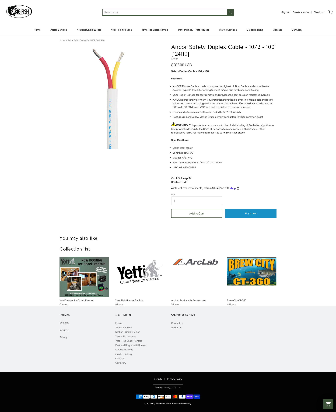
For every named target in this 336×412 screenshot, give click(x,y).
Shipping (64, 322)
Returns (63, 330)
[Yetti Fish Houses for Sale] (140, 272)
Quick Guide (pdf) (181, 178)
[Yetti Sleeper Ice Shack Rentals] (84, 277)
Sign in (285, 12)
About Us (176, 327)
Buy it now (251, 213)
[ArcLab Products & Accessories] (196, 262)
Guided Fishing (255, 29)
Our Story (297, 29)
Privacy (63, 337)
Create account (301, 12)
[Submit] (230, 12)
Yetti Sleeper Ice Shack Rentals (76, 300)
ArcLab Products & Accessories (188, 300)
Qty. (173, 194)
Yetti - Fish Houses (121, 29)
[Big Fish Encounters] (19, 12)
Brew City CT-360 (236, 300)
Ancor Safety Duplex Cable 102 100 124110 (86, 40)
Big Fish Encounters (161, 403)
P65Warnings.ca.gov (234, 132)
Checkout (319, 12)
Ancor (174, 58)
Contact (277, 29)
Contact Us (177, 323)
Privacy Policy (174, 379)
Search (158, 379)
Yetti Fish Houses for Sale (129, 300)
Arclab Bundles (58, 29)
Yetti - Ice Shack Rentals (155, 29)
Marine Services (228, 29)
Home (37, 29)
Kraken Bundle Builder (89, 29)
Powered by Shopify (181, 403)
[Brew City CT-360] (251, 271)
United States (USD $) (166, 387)
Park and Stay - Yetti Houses (193, 29)
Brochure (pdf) (179, 182)
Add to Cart (196, 213)
